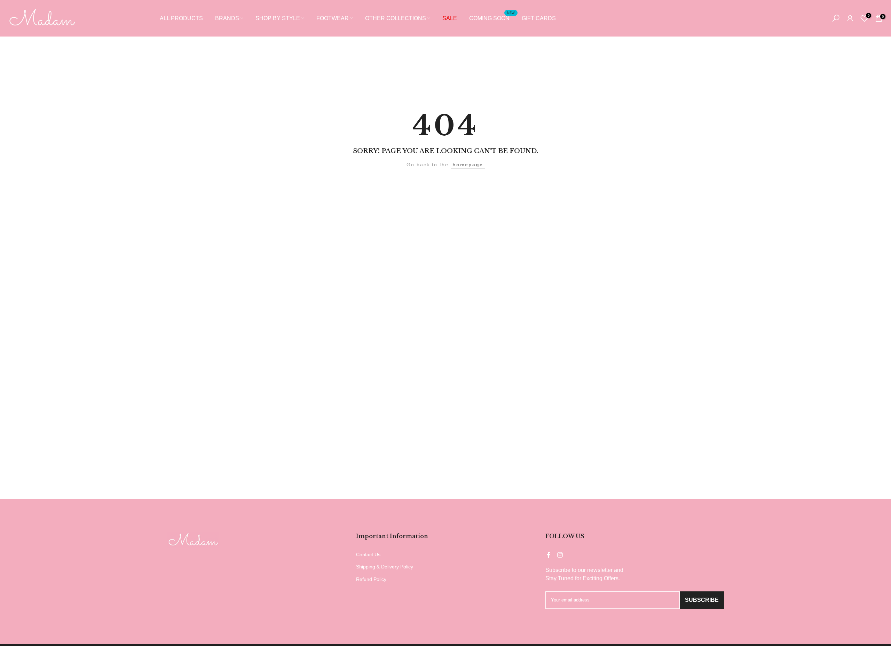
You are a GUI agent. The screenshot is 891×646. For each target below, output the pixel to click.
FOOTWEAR (332, 18)
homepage (467, 164)
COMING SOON (492, 17)
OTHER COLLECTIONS (395, 18)
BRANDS (227, 18)
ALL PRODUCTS (181, 18)
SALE (449, 18)
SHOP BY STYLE (277, 18)
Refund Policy (371, 579)
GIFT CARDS (539, 18)
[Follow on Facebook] (548, 555)
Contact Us (368, 554)
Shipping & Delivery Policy (384, 566)
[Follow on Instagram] (560, 555)
